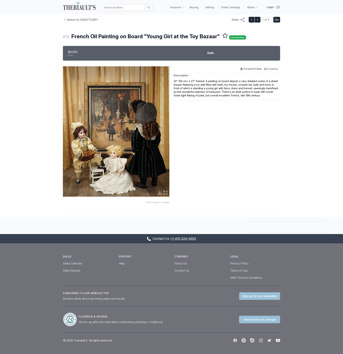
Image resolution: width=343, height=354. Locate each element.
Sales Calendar (72, 263)
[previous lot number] (251, 20)
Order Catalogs (230, 7)
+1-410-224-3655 (183, 238)
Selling (209, 7)
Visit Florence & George (259, 319)
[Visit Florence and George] (71, 319)
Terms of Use (239, 270)
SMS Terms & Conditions (246, 277)
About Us (180, 263)
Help (122, 263)
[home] (79, 6)
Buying (194, 7)
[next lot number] (257, 20)
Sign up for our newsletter (259, 296)
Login (270, 7)
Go (277, 19)
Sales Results (71, 270)
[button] (116, 131)
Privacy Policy (239, 263)
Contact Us (181, 270)
